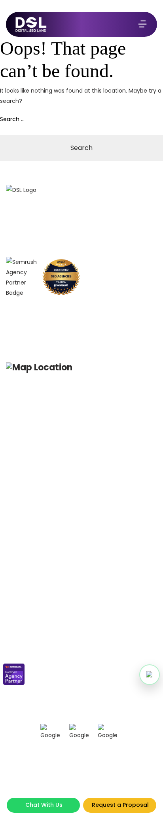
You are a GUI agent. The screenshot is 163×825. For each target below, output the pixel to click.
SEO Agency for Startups (34, 456)
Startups (97, 507)
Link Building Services (31, 548)
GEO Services (20, 502)
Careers (14, 661)
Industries (98, 530)
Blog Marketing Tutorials (116, 411)
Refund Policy (103, 638)
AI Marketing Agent (109, 578)
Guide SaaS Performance (117, 452)
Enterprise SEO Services (32, 422)
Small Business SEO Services (39, 411)
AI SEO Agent (102, 566)
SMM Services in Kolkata (34, 445)
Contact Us (18, 649)
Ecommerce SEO (25, 479)
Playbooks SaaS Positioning (120, 440)
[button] (149, 674)
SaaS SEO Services (27, 525)
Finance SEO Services (30, 491)
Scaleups (98, 518)
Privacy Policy (103, 626)
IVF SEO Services (24, 537)
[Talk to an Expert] (149, 674)
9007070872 (41, 309)
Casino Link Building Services (40, 514)
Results (14, 638)
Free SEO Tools (22, 695)
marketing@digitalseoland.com (66, 327)
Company (17, 615)
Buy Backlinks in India (31, 468)
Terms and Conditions (114, 615)
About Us (16, 626)
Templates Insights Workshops (110, 425)
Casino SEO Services (30, 434)
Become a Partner (26, 684)
